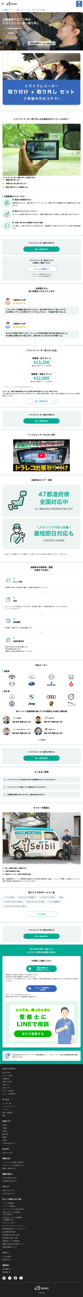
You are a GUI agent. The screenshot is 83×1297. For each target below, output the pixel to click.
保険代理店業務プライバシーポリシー (14, 1229)
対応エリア (6, 1085)
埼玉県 (4, 1131)
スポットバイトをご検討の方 (11, 1165)
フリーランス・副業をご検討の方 (13, 1162)
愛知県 (4, 1137)
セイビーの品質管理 (8, 1094)
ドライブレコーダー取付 (47, 897)
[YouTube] (21, 1279)
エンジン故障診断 (54, 902)
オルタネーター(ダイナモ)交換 (13, 902)
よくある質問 (6, 1256)
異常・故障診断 (7, 1112)
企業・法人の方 (7, 1153)
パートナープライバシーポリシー (13, 1226)
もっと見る (41, 914)
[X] (9, 1279)
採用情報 (5, 1272)
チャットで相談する (41, 269)
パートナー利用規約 (8, 1206)
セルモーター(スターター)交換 (35, 902)
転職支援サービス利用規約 (10, 1241)
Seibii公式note (7, 1193)
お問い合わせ (6, 1260)
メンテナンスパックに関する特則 (13, 1209)
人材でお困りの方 (8, 1178)
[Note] (4, 1279)
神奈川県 (5, 1134)
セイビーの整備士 (8, 1091)
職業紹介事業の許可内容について (13, 1244)
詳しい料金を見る (41, 249)
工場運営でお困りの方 (9, 1181)
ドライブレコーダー (8, 1106)
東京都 (4, 1125)
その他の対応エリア (8, 1143)
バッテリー (6, 1109)
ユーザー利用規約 (8, 1203)
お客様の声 (6, 1079)
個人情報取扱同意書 (8, 1232)
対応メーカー (6, 1088)
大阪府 (4, 1140)
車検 (61, 897)
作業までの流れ (7, 1082)
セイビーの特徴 (7, 1076)
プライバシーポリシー (9, 1223)
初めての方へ (6, 1072)
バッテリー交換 (9, 897)
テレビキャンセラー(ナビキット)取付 (15, 906)
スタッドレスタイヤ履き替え (27, 897)
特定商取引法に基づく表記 (10, 1235)
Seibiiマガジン (7, 1190)
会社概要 (5, 1269)
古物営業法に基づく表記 (10, 1238)
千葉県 (4, 1128)
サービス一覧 (6, 1103)
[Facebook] (15, 1279)
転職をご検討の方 (8, 1168)
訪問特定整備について (9, 1247)
